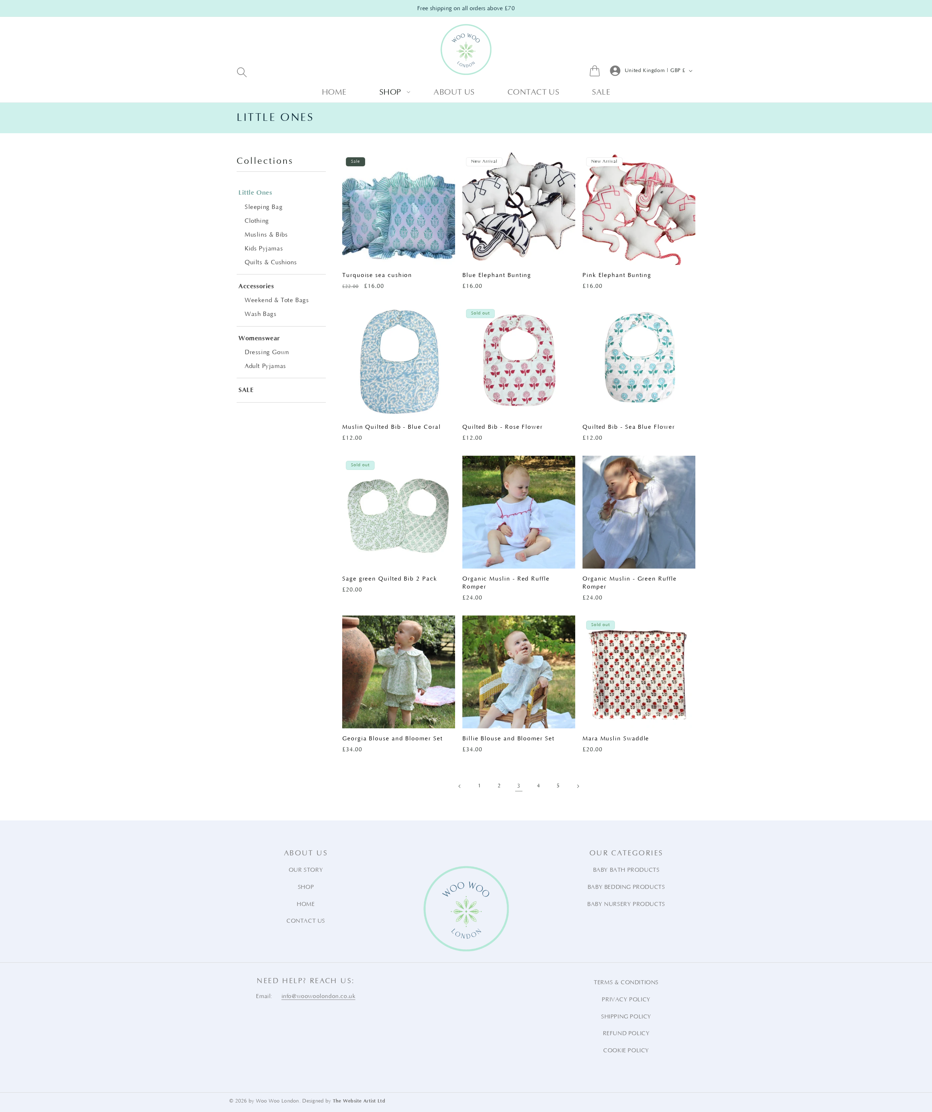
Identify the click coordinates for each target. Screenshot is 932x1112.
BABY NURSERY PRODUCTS (626, 904)
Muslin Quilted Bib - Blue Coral (391, 427)
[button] (242, 72)
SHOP (306, 887)
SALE (245, 390)
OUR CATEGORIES (626, 853)
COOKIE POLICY (626, 1050)
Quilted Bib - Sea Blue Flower (628, 427)
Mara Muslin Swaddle (615, 738)
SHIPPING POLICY (626, 1016)
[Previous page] (460, 786)
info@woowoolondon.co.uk (318, 996)
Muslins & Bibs (266, 234)
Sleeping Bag (264, 207)
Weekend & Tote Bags (277, 300)
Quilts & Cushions (271, 262)
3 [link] (519, 786)
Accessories (256, 286)
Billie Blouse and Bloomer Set (508, 738)
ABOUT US (306, 853)
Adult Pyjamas (265, 366)
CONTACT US (306, 921)
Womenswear (259, 338)
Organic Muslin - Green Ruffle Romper (629, 582)
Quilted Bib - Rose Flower (502, 427)
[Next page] (578, 786)
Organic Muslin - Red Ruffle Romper (506, 582)
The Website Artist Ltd (359, 1101)
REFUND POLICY (626, 1033)
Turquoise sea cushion (377, 275)
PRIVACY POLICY (626, 999)
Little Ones (255, 193)
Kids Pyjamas (264, 248)
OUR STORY (306, 870)
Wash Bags (260, 314)
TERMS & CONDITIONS (626, 982)
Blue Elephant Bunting (496, 275)
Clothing (257, 221)
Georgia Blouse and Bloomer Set (392, 738)
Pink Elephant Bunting (616, 275)
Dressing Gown (267, 352)
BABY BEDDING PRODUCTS (626, 887)
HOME (306, 904)
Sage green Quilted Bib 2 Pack (389, 578)
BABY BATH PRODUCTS (626, 870)
